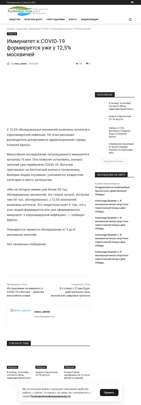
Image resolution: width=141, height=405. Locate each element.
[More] (70, 72)
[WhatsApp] (54, 72)
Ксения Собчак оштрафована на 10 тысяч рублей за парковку (77, 375)
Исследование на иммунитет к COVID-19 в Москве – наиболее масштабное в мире (25, 292)
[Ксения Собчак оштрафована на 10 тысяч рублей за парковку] (77, 359)
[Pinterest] (62, 72)
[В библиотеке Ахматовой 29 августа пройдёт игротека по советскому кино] (101, 147)
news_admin (20, 63)
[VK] (38, 72)
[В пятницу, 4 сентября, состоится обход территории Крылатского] (20, 359)
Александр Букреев (105, 200)
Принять (109, 392)
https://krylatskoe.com (44, 316)
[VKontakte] (132, 2)
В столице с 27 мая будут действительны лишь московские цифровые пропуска (70, 292)
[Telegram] (46, 72)
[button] (130, 19)
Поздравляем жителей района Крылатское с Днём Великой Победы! (112, 191)
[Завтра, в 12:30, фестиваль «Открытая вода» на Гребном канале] (101, 131)
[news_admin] (9, 63)
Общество (21, 28)
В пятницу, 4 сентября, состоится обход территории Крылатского (19, 375)
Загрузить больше (113, 161)
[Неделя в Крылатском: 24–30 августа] (48, 359)
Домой (10, 28)
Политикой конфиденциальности (50, 396)
